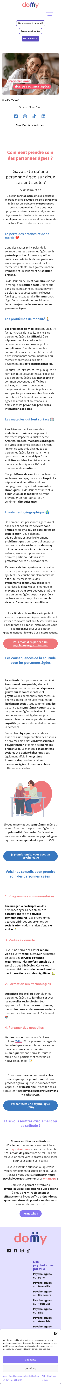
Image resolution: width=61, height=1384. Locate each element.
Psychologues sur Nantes (42, 1328)
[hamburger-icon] (49, 14)
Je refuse (30, 1368)
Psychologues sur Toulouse (42, 1302)
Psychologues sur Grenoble (42, 1319)
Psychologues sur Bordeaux (42, 1293)
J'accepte (30, 1359)
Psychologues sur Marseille (42, 1284)
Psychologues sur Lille (42, 1310)
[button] (56, 1333)
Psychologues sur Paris (42, 1275)
